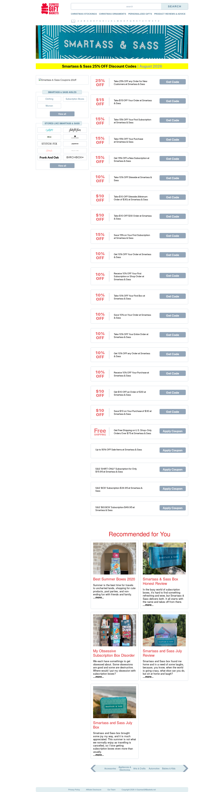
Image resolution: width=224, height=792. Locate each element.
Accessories (110, 768)
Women (49, 105)
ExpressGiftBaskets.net (146, 789)
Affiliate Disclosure (93, 789)
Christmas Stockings (84, 14)
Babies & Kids (168, 768)
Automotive (154, 768)
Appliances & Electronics (125, 768)
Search (174, 6)
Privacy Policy (74, 789)
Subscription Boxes (75, 98)
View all (62, 113)
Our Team (111, 789)
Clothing (49, 98)
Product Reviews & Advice (169, 14)
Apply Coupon (173, 431)
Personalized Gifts (140, 14)
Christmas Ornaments (112, 14)
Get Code (172, 82)
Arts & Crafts (139, 768)
